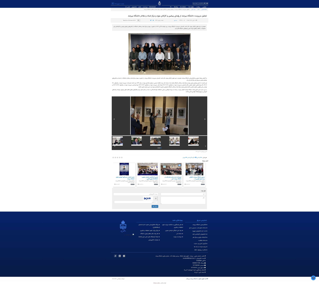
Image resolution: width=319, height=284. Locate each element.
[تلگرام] (124, 256)
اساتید (139, 7)
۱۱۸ (170, 7)
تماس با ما (127, 7)
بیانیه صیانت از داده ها (200, 247)
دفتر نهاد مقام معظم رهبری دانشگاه (149, 234)
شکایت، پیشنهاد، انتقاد (200, 250)
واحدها (176, 7)
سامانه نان (179, 234)
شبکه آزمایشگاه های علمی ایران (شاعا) (148, 237)
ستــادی (193, 9)
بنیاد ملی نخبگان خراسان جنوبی (173, 230)
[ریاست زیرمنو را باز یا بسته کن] (195, 7)
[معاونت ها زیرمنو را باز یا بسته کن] (187, 7)
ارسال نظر (155, 206)
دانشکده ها (183, 7)
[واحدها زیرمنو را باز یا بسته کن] (173, 7)
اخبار (198, 9)
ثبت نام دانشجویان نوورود (199, 231)
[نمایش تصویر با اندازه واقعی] (159, 54)
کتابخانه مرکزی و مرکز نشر (199, 237)
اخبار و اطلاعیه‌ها (196, 3)
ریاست (198, 7)
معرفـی (204, 7)
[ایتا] (115, 256)
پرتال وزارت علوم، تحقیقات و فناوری (149, 230)
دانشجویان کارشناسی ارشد (199, 234)
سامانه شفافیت (202, 240)
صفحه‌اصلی (204, 9)
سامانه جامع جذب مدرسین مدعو (197, 228)
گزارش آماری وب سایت (200, 244)
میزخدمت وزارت (177, 237)
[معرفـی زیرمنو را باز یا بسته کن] (201, 7)
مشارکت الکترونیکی (153, 240)
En (202, 3)
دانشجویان (134, 7)
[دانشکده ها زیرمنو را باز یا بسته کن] (179, 7)
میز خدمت (145, 7)
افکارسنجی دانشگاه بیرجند (199, 225)
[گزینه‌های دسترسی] (313, 278)
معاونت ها (191, 7)
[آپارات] (120, 256)
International (152, 7)
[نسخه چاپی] (153, 20)
